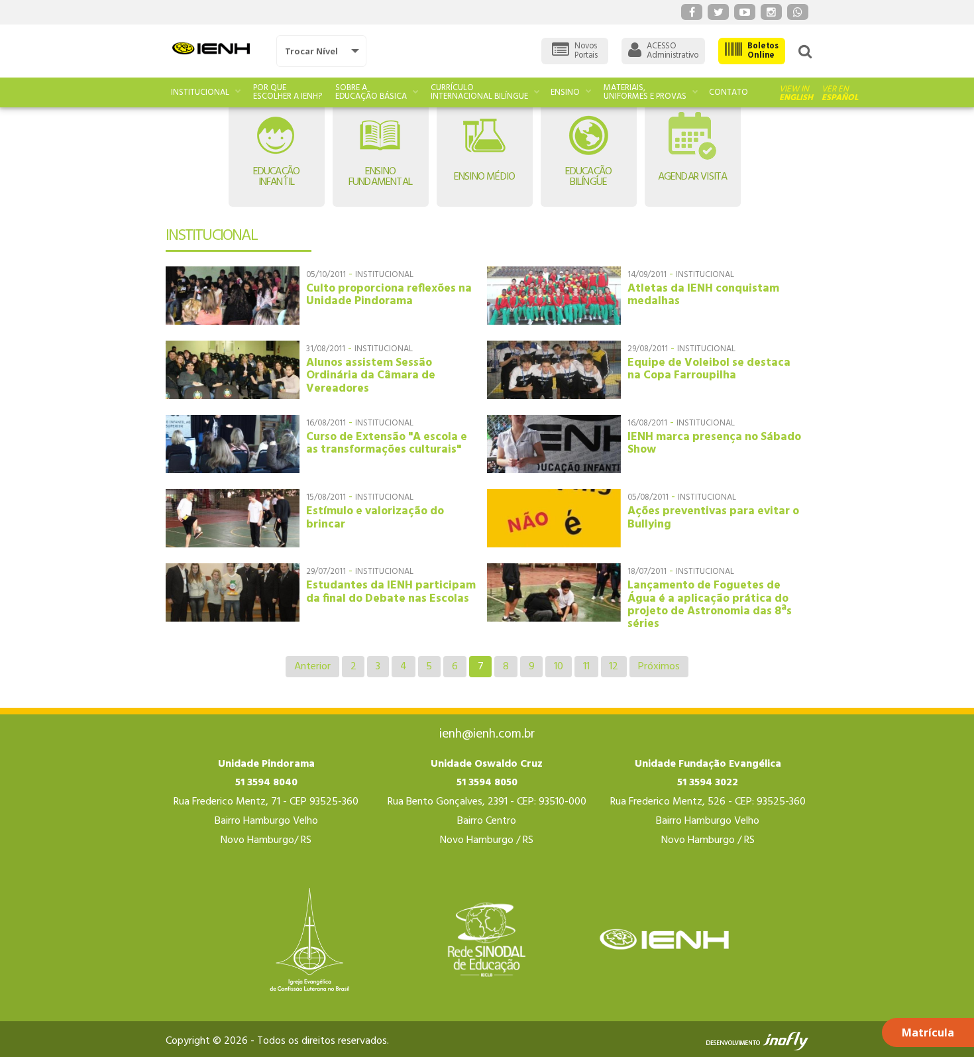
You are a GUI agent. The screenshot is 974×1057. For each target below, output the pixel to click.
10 (558, 666)
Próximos (659, 666)
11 (586, 666)
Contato (728, 92)
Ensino (565, 92)
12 (613, 666)
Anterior (312, 666)
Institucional (200, 92)
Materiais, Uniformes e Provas (645, 92)
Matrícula (928, 1032)
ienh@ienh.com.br (487, 734)
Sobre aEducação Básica (371, 92)
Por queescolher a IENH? (287, 92)
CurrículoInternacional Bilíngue (479, 92)
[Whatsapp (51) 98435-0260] (797, 12)
